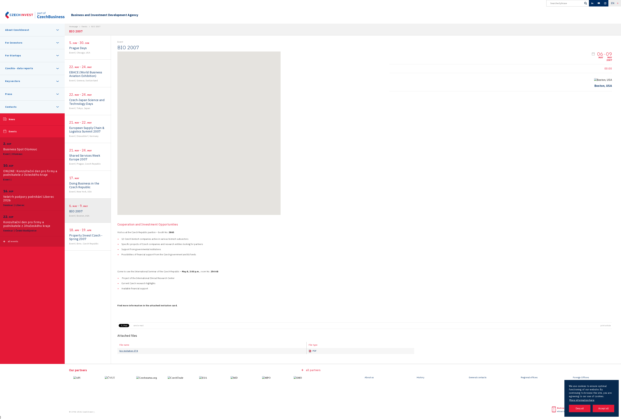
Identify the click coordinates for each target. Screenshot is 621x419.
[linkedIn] (592, 3)
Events (13, 131)
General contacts (477, 377)
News (12, 119)
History (420, 377)
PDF (314, 351)
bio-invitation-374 (129, 351)
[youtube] (598, 3)
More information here (581, 400)
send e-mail (138, 325)
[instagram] (605, 3)
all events (13, 241)
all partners (313, 370)
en (612, 3)
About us (369, 377)
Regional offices (529, 377)
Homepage (73, 26)
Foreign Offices (581, 377)
